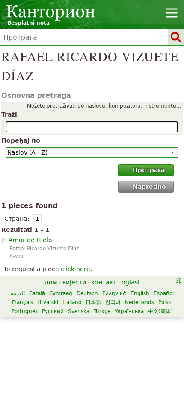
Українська (129, 311)
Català (37, 293)
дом (51, 282)
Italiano (71, 302)
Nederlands (139, 302)
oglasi (130, 282)
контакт (103, 282)
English (140, 293)
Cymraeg (60, 293)
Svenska (78, 311)
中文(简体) (160, 311)
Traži (9, 114)
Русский (53, 311)
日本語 (93, 302)
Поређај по (20, 140)
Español (164, 293)
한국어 (113, 302)
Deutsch (87, 293)
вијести (74, 282)
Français (22, 302)
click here (75, 269)
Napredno (149, 186)
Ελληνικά (114, 293)
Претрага (149, 170)
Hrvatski (47, 302)
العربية (18, 293)
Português (25, 311)
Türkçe (102, 311)
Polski (165, 302)
